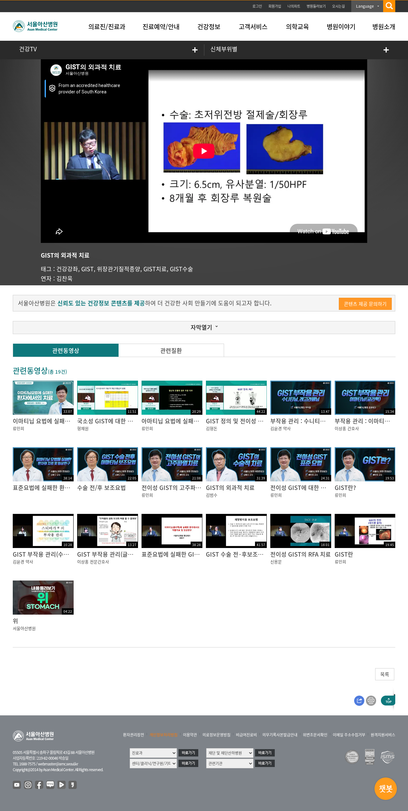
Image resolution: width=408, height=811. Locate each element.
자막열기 (201, 327)
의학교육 (297, 26)
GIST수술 (181, 269)
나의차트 (294, 6)
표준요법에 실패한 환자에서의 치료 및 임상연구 (71, 487)
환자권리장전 (133, 735)
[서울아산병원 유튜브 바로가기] (17, 785)
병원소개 (383, 26)
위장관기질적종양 (118, 269)
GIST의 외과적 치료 (230, 487)
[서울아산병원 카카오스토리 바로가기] (73, 785)
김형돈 (211, 428)
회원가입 (274, 6)
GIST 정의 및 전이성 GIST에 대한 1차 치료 (258, 421)
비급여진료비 (246, 735)
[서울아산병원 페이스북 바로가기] (39, 785)
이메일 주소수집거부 (349, 735)
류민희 (18, 428)
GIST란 (344, 554)
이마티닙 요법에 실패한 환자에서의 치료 (62, 421)
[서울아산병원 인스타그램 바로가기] (28, 785)
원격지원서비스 (383, 735)
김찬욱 (64, 278)
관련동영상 (65, 350)
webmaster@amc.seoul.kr (58, 764)
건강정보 (208, 26)
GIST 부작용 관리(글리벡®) (110, 554)
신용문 (276, 562)
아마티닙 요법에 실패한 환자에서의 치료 (191, 421)
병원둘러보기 (316, 6)
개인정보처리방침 (163, 735)
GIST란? (345, 487)
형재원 (83, 428)
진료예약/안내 (160, 26)
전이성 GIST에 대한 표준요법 (306, 487)
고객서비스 (253, 26)
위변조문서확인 (315, 735)
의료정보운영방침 (216, 735)
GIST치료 (155, 269)
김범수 (211, 495)
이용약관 (190, 735)
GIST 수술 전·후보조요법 (237, 554)
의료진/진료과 (106, 26)
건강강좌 (67, 269)
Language (365, 6)
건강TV (28, 49)
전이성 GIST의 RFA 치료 (300, 554)
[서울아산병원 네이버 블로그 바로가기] (50, 785)
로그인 (257, 6)
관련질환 (171, 350)
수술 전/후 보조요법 (101, 487)
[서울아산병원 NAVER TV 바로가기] (61, 785)
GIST (87, 269)
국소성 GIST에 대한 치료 (107, 421)
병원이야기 (341, 26)
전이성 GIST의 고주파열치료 (177, 487)
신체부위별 (223, 49)
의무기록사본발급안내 (279, 735)
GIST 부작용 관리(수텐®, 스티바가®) (57, 554)
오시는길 (338, 6)
